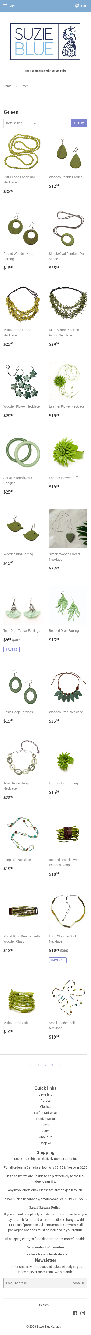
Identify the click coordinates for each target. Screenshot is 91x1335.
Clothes (45, 1106)
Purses (46, 1100)
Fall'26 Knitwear (45, 1113)
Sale (45, 1131)
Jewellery (45, 1094)
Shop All (45, 1143)
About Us (45, 1137)
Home (7, 86)
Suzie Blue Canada (49, 1326)
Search (44, 1305)
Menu (13, 6)
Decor (45, 1125)
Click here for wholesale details (46, 1254)
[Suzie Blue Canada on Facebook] (75, 1314)
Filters (79, 123)
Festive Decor (45, 1119)
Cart (84, 6)
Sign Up (78, 1283)
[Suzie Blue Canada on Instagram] (82, 1314)
